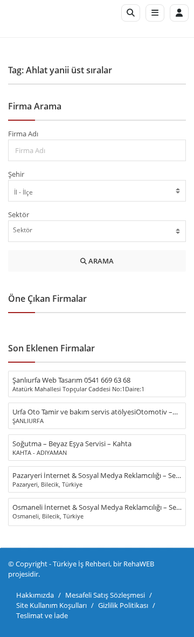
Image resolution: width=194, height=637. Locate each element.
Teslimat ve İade (42, 615)
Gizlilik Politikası (123, 605)
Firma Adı (23, 134)
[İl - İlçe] (97, 192)
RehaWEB (138, 564)
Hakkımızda (35, 595)
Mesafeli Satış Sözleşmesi (105, 595)
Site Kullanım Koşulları (51, 605)
